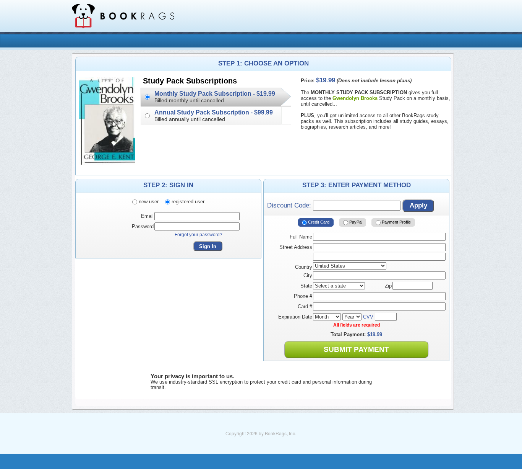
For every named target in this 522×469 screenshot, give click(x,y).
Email (147, 216)
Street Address (295, 247)
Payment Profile (396, 222)
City (307, 275)
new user (148, 201)
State (306, 286)
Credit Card (318, 222)
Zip (388, 286)
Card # (305, 306)
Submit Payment (356, 349)
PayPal (355, 222)
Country (303, 267)
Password (143, 226)
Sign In (207, 246)
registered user (187, 201)
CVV (368, 317)
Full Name (301, 237)
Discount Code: (290, 205)
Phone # (303, 296)
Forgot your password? (198, 234)
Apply (418, 205)
